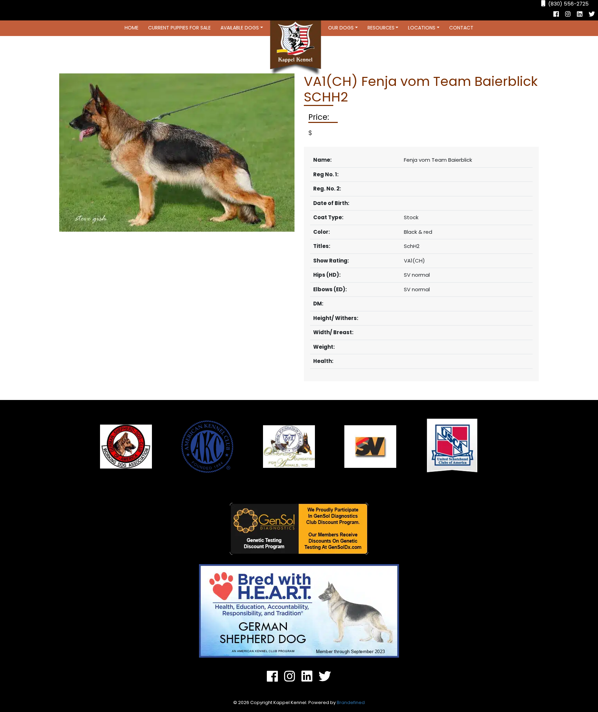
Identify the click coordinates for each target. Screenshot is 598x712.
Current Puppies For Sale (179, 27)
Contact (461, 27)
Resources (381, 27)
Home (131, 27)
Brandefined (351, 702)
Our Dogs (341, 27)
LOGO (295, 48)
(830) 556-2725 (568, 3)
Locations (421, 27)
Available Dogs (239, 27)
